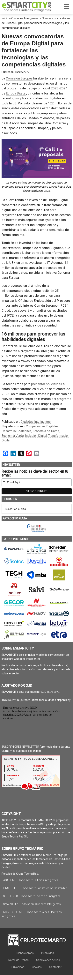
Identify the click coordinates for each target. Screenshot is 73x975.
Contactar (55, 967)
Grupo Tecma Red (45, 855)
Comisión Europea (19, 78)
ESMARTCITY (26, 7)
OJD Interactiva (50, 691)
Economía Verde (13, 436)
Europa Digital (16, 93)
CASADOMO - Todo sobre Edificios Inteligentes (30, 880)
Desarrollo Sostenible (16, 431)
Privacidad (17, 967)
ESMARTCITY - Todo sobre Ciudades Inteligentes (31, 904)
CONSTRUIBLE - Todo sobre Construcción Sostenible (34, 888)
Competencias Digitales (42, 426)
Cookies (37, 967)
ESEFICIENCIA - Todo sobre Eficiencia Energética (31, 896)
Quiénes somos (24, 953)
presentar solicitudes (46, 384)
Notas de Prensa (18, 960)
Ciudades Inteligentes (25, 18)
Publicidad (47, 953)
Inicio (5, 18)
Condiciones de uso (48, 960)
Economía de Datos (46, 431)
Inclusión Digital (36, 436)
